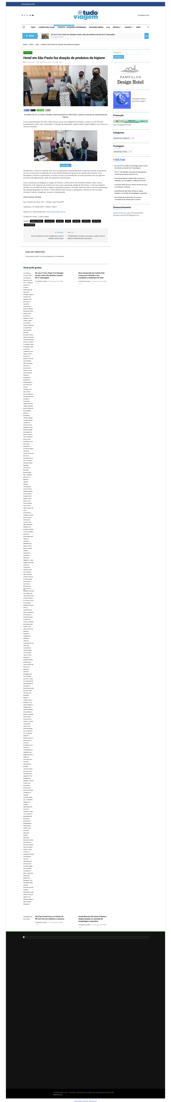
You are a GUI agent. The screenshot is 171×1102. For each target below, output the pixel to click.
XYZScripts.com (93, 1101)
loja (108, 27)
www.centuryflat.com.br (56, 212)
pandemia (86, 221)
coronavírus (49, 221)
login (41, 256)
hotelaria (76, 221)
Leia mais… (65, 165)
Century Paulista (36, 221)
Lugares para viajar (47, 26)
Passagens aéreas (96, 27)
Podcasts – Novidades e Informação (72, 27)
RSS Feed (120, 159)
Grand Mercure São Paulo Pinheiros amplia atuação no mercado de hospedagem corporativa (92, 919)
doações (60, 221)
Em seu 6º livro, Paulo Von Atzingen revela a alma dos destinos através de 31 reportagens (83, 34)
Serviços (116, 27)
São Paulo (96, 221)
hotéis (68, 221)
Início (33, 27)
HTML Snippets (78, 1101)
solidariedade (29, 225)
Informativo (28, 53)
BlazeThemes (57, 1094)
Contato (128, 27)
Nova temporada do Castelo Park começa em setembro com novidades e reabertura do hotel (91, 275)
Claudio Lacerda (30, 62)
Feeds (138, 27)
